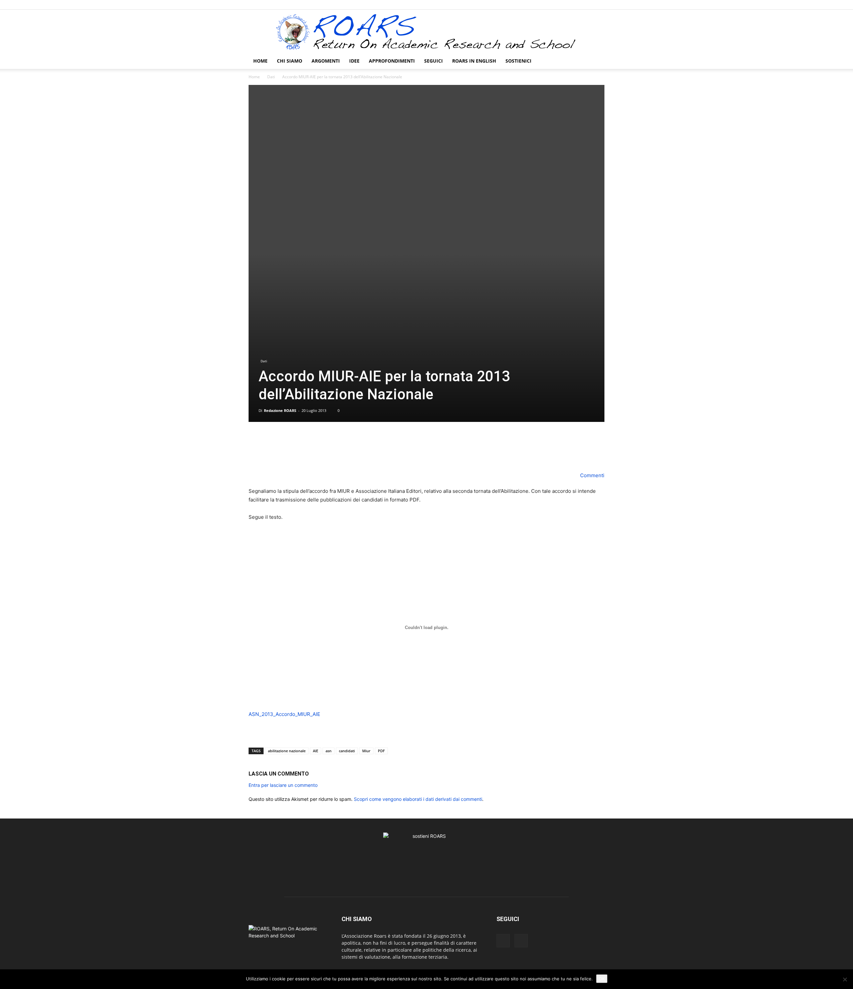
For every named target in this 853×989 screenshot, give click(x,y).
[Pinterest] (418, 452)
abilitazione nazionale (287, 750)
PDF (381, 750)
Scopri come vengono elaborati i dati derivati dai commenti (418, 799)
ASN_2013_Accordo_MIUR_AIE (284, 714)
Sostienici (518, 61)
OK (602, 978)
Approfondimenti (392, 61)
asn (329, 750)
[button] (596, 61)
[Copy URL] (449, 452)
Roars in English (474, 61)
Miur (366, 750)
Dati (271, 77)
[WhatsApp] (433, 452)
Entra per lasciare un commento (283, 785)
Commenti (591, 475)
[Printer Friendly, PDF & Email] (267, 734)
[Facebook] (588, 4)
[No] (844, 979)
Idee (354, 61)
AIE (315, 750)
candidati (347, 750)
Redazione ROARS (280, 410)
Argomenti (326, 61)
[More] (465, 452)
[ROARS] (426, 31)
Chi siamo (289, 61)
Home (260, 61)
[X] (599, 4)
